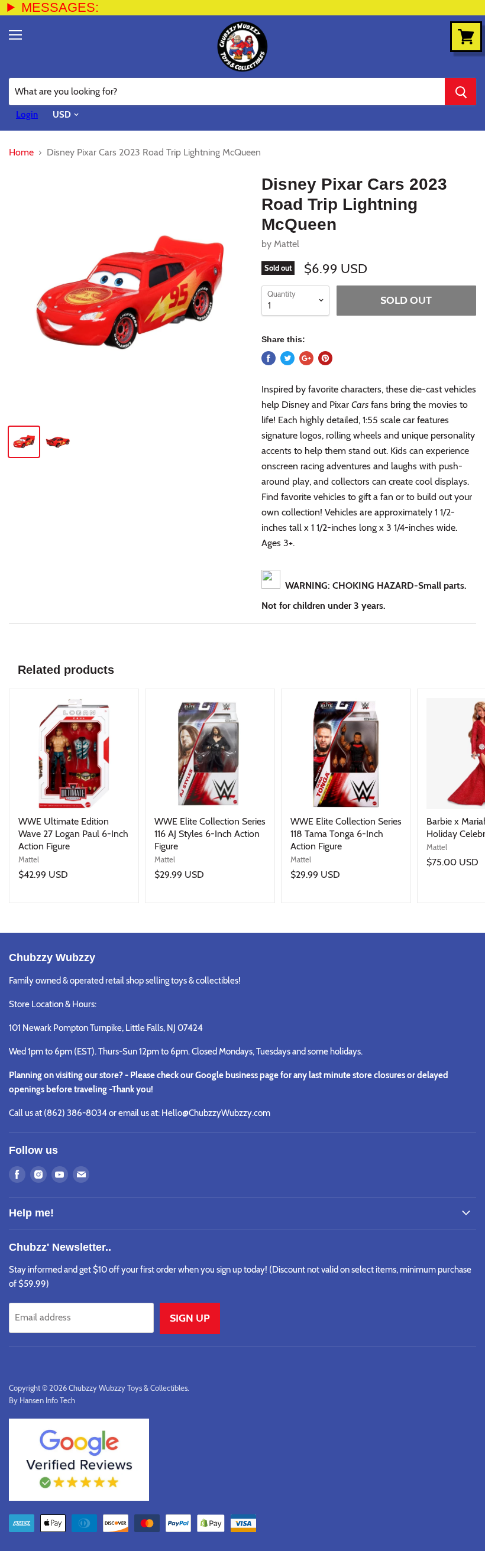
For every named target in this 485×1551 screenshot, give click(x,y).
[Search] (460, 91)
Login (27, 114)
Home (21, 152)
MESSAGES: (60, 7)
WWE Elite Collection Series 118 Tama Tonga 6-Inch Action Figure (346, 834)
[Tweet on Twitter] (287, 358)
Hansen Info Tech (47, 1400)
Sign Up (190, 1318)
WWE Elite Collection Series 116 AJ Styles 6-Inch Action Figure (210, 834)
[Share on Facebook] (268, 358)
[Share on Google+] (306, 358)
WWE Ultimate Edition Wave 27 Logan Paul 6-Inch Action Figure (73, 834)
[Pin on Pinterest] (325, 358)
